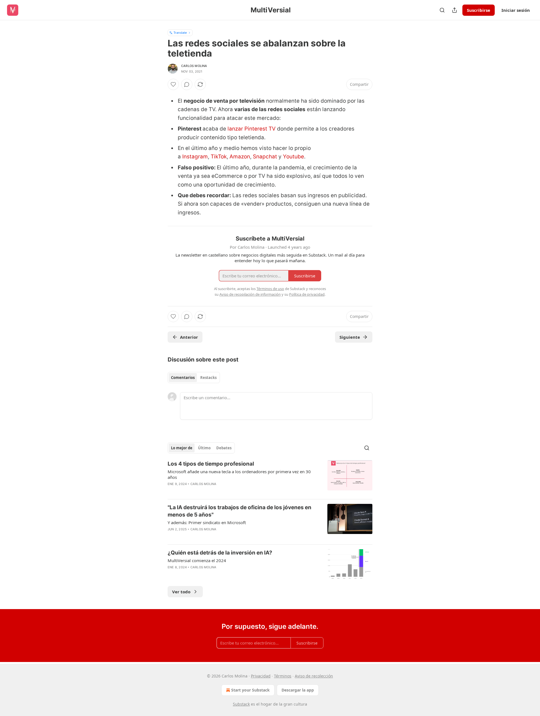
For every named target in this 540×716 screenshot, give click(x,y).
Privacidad (261, 676)
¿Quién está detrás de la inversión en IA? (220, 552)
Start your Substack (250, 690)
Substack (241, 704)
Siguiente (349, 337)
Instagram (195, 156)
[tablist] (194, 377)
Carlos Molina (194, 66)
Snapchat (265, 156)
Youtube (293, 156)
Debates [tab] (223, 447)
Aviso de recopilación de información (250, 294)
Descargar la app (298, 690)
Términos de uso (270, 288)
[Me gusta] (173, 84)
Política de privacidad (307, 294)
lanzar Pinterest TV (252, 128)
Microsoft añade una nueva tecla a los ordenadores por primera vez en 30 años (239, 474)
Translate (180, 32)
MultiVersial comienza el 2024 (197, 560)
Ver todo (181, 591)
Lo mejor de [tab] (181, 447)
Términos (282, 676)
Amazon (240, 156)
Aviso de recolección (314, 676)
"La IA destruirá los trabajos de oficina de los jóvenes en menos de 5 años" (239, 511)
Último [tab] (204, 447)
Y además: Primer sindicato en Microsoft (207, 522)
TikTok (219, 156)
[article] (270, 477)
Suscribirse (478, 10)
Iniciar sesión (515, 10)
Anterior (189, 337)
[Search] (442, 10)
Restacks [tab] (208, 377)
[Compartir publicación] (454, 10)
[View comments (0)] (186, 84)
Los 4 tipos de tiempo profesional (211, 464)
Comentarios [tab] (183, 377)
